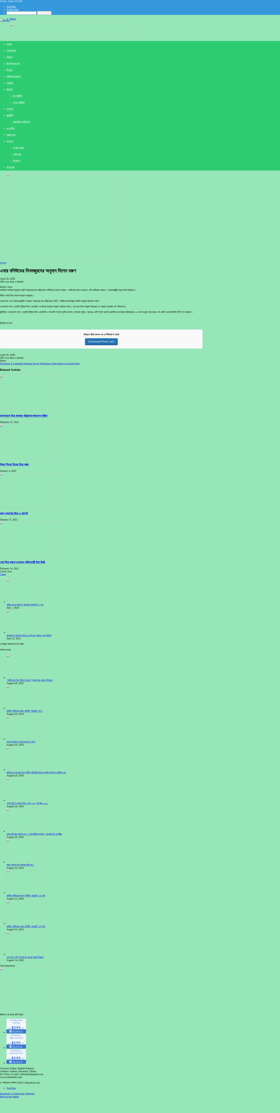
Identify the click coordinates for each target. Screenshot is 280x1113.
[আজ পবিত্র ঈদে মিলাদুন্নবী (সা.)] (24, 862)
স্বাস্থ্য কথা (11, 134)
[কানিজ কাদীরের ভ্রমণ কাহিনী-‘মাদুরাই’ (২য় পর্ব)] (24, 892)
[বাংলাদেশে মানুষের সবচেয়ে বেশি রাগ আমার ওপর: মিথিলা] (24, 632)
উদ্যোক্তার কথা (13, 63)
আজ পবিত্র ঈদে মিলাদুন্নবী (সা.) (20, 865)
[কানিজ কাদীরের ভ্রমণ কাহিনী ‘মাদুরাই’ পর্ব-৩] (24, 708)
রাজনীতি (9, 115)
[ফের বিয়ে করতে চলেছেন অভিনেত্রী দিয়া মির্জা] (31, 555)
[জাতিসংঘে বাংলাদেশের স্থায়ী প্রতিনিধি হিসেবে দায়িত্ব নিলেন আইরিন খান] (24, 769)
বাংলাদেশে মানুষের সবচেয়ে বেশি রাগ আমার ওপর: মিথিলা (29, 635)
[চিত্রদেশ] (5, 20)
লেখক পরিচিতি (19, 102)
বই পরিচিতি (17, 96)
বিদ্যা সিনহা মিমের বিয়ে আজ (14, 464)
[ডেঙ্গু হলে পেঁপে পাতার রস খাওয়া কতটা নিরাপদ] (24, 954)
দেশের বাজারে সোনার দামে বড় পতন (20, 741)
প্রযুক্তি (9, 83)
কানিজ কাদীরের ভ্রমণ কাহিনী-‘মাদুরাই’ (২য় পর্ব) (25, 895)
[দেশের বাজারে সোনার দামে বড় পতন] (24, 739)
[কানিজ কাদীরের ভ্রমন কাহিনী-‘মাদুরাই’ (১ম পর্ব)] (24, 923)
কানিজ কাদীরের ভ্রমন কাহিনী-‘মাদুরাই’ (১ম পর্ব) (25, 926)
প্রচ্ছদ (9, 44)
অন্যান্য (9, 141)
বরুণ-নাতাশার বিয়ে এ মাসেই (14, 513)
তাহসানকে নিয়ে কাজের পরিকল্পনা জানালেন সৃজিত (23, 415)
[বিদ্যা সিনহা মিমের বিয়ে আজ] (31, 458)
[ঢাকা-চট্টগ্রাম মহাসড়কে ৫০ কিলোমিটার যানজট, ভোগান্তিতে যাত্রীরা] (24, 831)
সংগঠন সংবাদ (18, 147)
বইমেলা (9, 89)
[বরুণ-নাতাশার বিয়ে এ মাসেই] (31, 507)
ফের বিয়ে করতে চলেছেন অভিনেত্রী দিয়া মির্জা (22, 562)
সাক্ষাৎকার (10, 167)
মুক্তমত (9, 109)
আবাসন (9, 57)
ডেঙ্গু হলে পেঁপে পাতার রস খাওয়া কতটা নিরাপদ (25, 957)
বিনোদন (9, 70)
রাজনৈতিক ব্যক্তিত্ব (21, 122)
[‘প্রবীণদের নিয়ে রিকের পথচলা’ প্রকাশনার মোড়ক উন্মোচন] (24, 677)
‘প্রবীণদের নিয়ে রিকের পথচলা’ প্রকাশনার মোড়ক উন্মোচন (29, 680)
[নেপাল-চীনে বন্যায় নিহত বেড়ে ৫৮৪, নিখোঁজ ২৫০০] (24, 800)
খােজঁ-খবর (17, 154)
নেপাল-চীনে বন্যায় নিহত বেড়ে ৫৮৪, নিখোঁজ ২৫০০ (27, 803)
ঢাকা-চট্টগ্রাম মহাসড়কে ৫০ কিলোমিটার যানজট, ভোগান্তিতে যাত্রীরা (34, 834)
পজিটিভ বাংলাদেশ (13, 76)
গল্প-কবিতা (10, 128)
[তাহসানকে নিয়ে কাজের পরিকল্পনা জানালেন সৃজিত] (31, 409)
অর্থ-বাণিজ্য (11, 50)
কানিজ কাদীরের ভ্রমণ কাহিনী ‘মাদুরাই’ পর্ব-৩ (24, 711)
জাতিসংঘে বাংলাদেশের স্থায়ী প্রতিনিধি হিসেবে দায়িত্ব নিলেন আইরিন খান (36, 772)
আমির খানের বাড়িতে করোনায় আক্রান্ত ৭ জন (24, 604)
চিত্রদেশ (16, 160)
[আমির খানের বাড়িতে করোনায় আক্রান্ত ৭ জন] (24, 601)
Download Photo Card (101, 341)
